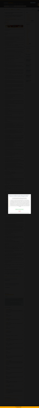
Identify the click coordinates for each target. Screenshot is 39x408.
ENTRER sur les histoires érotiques (19, 209)
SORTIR (19, 211)
